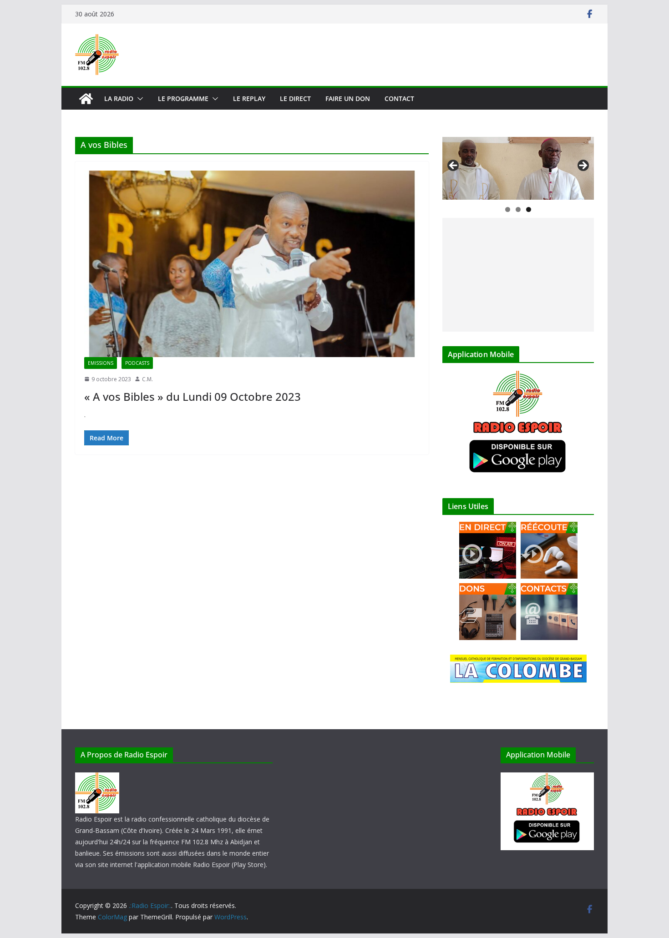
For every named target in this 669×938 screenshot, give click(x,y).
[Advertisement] (518, 275)
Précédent (454, 166)
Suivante (582, 166)
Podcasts (137, 363)
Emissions (100, 363)
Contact (399, 98)
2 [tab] (518, 209)
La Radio (118, 98)
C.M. (147, 379)
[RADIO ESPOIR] (97, 778)
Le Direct (295, 98)
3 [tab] (528, 209)
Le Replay (249, 98)
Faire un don (347, 98)
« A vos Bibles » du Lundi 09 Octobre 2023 (192, 396)
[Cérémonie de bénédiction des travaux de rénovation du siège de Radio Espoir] (518, 168)
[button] (138, 98)
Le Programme (183, 98)
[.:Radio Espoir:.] (86, 99)
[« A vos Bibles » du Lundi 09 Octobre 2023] (252, 264)
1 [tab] (507, 209)
